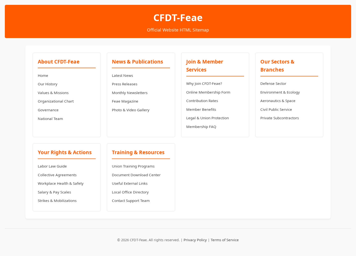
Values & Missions (53, 92)
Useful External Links (129, 183)
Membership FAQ (201, 126)
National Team (50, 118)
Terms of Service (225, 239)
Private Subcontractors (279, 117)
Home (43, 75)
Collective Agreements (57, 174)
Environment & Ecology (280, 92)
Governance (48, 109)
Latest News (122, 75)
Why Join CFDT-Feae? (204, 83)
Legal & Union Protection (207, 117)
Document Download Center (136, 174)
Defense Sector (273, 83)
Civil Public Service (276, 109)
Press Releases (124, 83)
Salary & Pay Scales (54, 192)
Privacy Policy (195, 239)
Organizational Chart (56, 101)
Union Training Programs (133, 166)
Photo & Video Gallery (130, 109)
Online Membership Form (208, 92)
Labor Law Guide (52, 166)
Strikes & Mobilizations (57, 200)
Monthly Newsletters (129, 92)
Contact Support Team (131, 200)
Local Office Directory (130, 192)
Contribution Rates (202, 100)
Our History (47, 83)
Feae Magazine (125, 101)
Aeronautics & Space (277, 100)
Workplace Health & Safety (61, 183)
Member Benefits (201, 109)
